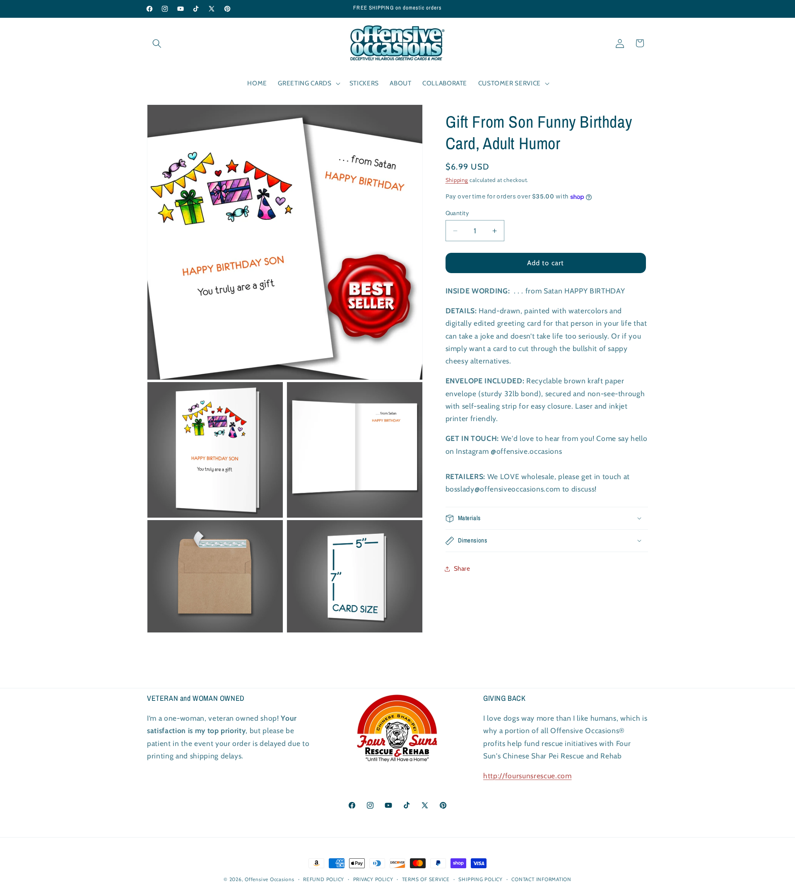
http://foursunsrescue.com (527, 776)
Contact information (541, 879)
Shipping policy (480, 879)
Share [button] (462, 569)
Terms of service (426, 879)
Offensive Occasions (269, 879)
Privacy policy (373, 879)
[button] (157, 43)
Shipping (457, 180)
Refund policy (323, 879)
